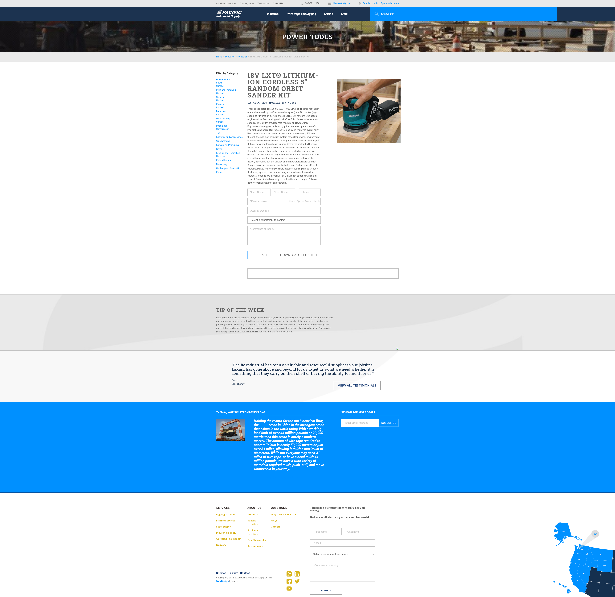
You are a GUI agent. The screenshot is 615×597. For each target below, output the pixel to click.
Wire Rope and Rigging (301, 14)
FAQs (274, 520)
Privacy (233, 573)
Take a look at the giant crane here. (276, 477)
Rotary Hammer (224, 160)
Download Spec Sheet (299, 255)
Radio (219, 172)
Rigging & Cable (225, 514)
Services (232, 3)
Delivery (221, 544)
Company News (247, 3)
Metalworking (223, 118)
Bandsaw (221, 111)
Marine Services (225, 520)
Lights (219, 149)
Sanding (220, 97)
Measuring (221, 164)
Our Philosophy (256, 539)
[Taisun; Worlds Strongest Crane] (230, 430)
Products (229, 56)
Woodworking (223, 141)
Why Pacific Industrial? (284, 514)
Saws (219, 82)
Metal (344, 14)
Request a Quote (341, 3)
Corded (220, 86)
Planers (220, 104)
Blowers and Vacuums (227, 145)
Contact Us (278, 3)
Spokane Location (390, 3)
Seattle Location (371, 3)
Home (219, 56)
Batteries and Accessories (229, 137)
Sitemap (221, 573)
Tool (218, 133)
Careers (275, 526)
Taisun (263, 425)
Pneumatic (221, 126)
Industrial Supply (226, 532)
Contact (245, 573)
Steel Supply (223, 526)
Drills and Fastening (226, 90)
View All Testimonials (357, 385)
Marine (328, 14)
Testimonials (263, 3)
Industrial (273, 14)
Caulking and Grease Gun (228, 168)
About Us (220, 3)
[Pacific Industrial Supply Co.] (229, 14)
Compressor (222, 129)
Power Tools (223, 79)
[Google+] (290, 575)
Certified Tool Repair (228, 538)
